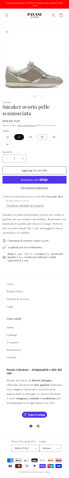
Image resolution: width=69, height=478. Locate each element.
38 (32, 137)
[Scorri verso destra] (42, 96)
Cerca (10, 283)
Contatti (11, 357)
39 (42, 137)
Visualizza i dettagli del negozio (25, 205)
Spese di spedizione (26, 125)
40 (55, 137)
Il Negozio (13, 342)
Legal (10, 306)
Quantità (7, 152)
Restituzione (14, 349)
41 (9, 145)
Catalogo (12, 334)
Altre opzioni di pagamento (34, 187)
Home (10, 327)
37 (19, 137)
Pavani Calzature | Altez (38, 472)
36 (9, 137)
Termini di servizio (18, 299)
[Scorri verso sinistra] (27, 96)
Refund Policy (15, 291)
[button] (6, 15)
